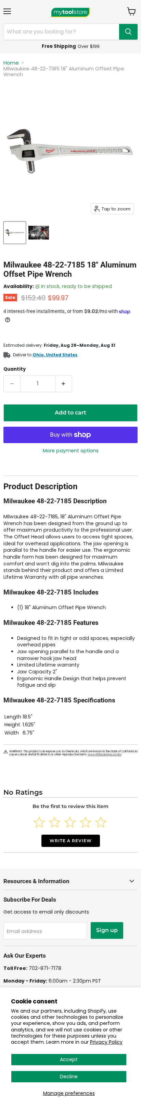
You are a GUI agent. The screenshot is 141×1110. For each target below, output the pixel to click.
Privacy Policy (106, 1042)
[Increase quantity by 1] (63, 383)
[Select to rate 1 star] (39, 822)
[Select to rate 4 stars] (85, 822)
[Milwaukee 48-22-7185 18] (15, 233)
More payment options (71, 450)
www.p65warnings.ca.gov (104, 754)
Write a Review (71, 840)
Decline (69, 1076)
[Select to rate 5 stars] (101, 822)
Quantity (14, 369)
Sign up (107, 930)
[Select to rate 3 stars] (70, 822)
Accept (69, 1059)
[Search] (128, 32)
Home (11, 63)
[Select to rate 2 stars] (55, 822)
